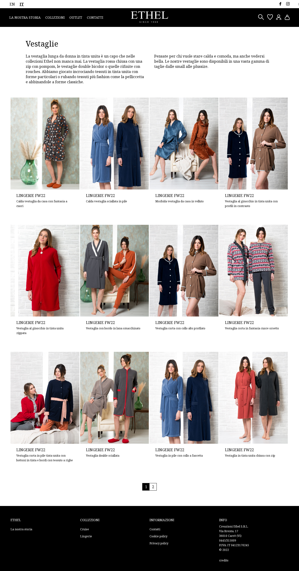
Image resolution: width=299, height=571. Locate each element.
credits (223, 560)
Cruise (84, 529)
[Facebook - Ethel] (280, 4)
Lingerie (86, 536)
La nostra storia (25, 17)
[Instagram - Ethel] (288, 4)
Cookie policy (158, 536)
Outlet (75, 17)
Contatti (95, 17)
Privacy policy (159, 543)
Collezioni (55, 17)
